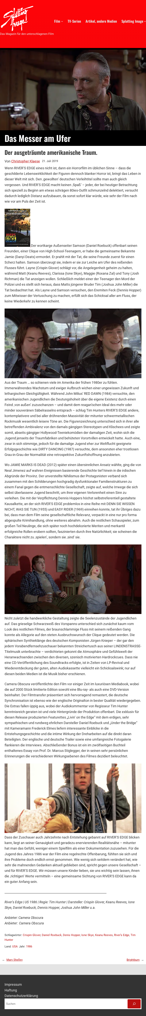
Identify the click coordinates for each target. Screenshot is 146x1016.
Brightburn (133, 960)
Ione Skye (87, 935)
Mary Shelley (14, 960)
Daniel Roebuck (52, 935)
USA (15, 946)
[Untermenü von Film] (62, 21)
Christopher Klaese (25, 161)
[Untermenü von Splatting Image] (145, 21)
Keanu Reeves (104, 935)
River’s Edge (121, 935)
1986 (29, 946)
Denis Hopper (71, 935)
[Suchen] (134, 1003)
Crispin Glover (31, 935)
